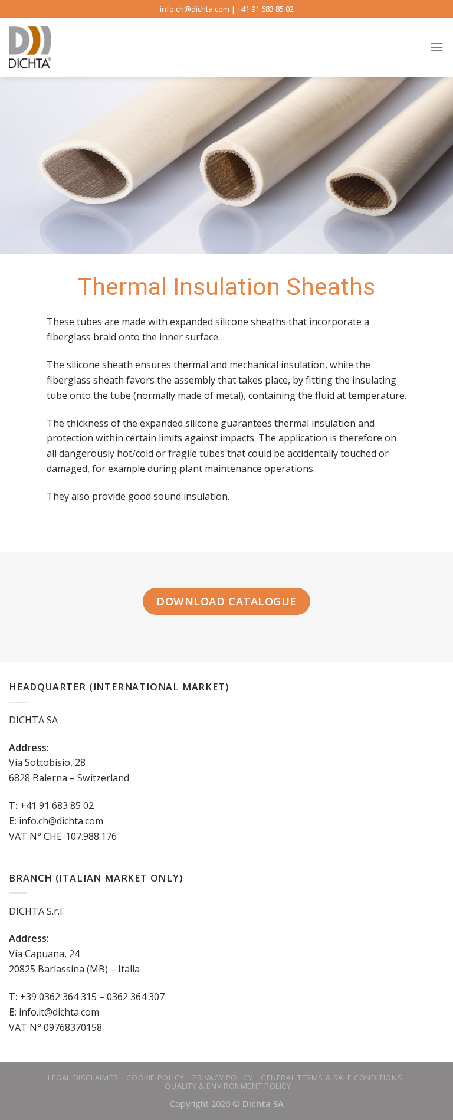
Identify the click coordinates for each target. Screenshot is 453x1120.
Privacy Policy (222, 1078)
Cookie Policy (155, 1078)
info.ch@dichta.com (194, 9)
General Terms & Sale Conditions (331, 1078)
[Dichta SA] (30, 47)
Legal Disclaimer (83, 1078)
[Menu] (436, 46)
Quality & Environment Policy (228, 1086)
